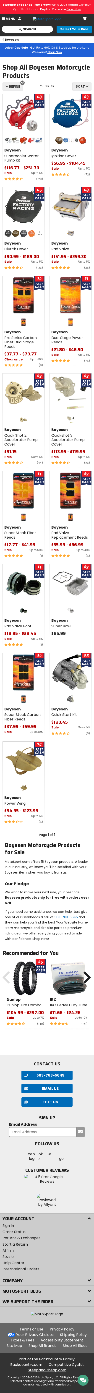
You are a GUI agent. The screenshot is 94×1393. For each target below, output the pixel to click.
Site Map (14, 1345)
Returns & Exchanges (21, 1238)
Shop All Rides (75, 1345)
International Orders (21, 1269)
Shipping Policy (73, 1334)
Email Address (23, 1124)
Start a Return (15, 1244)
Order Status (14, 1231)
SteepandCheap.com (47, 1370)
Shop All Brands (42, 1345)
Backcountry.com (26, 1364)
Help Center (13, 1262)
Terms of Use (31, 1329)
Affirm (8, 1250)
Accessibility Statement (62, 1340)
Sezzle (8, 1256)
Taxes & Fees (22, 1340)
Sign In (8, 1225)
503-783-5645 (66, 917)
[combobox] (81, 86)
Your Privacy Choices (35, 1335)
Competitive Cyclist (66, 1364)
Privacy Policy (62, 1329)
